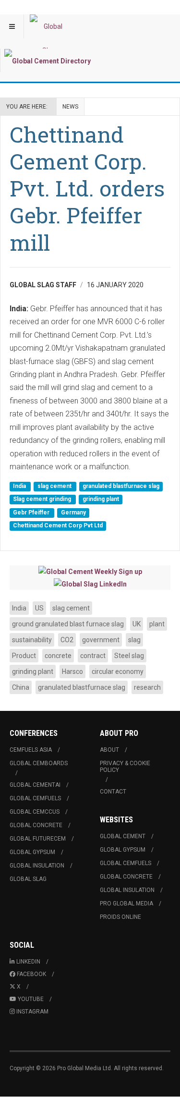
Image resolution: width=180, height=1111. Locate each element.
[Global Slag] (49, 26)
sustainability (32, 640)
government (101, 640)
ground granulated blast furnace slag (68, 624)
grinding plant (101, 499)
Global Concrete (36, 825)
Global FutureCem (38, 838)
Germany (73, 512)
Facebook (31, 974)
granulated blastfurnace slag (121, 486)
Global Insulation (37, 865)
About (109, 749)
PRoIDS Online (120, 917)
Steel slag (129, 655)
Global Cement (122, 836)
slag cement (55, 486)
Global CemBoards (39, 763)
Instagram (32, 1011)
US (39, 608)
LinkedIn (28, 961)
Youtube (31, 999)
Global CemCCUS (35, 811)
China (20, 687)
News (70, 106)
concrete (58, 655)
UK (136, 624)
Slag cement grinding (42, 499)
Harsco (72, 671)
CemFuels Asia (31, 749)
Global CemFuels (35, 798)
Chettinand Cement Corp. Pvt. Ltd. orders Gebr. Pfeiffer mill (87, 188)
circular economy (118, 671)
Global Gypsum (32, 852)
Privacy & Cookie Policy (125, 766)
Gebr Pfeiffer (32, 512)
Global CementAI (35, 784)
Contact (113, 791)
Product (24, 655)
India (20, 486)
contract (93, 655)
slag (134, 640)
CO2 (66, 640)
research (147, 687)
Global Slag (28, 879)
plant (157, 624)
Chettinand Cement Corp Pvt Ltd (58, 526)
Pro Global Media (126, 903)
